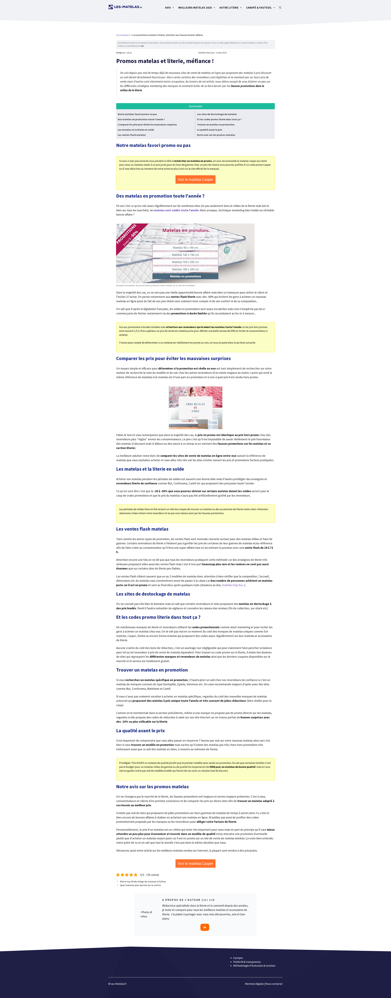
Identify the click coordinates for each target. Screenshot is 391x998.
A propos (238, 958)
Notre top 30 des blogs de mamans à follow (143, 881)
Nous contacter (274, 983)
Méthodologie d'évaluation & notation (254, 965)
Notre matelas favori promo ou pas (137, 114)
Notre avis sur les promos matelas (216, 134)
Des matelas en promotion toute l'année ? (141, 119)
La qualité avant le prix (209, 129)
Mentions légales (254, 983)
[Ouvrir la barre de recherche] (280, 7)
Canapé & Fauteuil (259, 7)
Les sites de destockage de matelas (217, 114)
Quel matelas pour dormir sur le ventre (140, 885)
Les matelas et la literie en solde (136, 129)
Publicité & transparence (247, 961)
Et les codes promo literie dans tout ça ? (219, 119)
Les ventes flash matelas (132, 134)
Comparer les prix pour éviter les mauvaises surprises (147, 124)
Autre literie (229, 7)
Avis (168, 7)
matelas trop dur (232, 585)
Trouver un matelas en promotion (215, 124)
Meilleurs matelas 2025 (195, 7)
